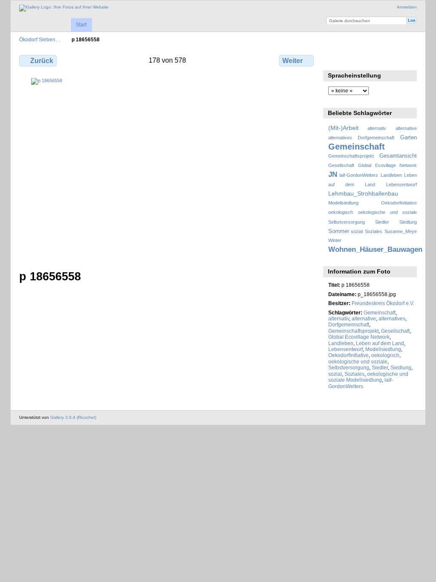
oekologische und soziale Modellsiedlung (368, 377)
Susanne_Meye (400, 231)
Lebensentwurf (401, 184)
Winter (334, 240)
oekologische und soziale (387, 212)
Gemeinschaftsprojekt (351, 155)
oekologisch (340, 212)
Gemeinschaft (356, 146)
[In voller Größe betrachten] (167, 168)
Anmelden (407, 7)
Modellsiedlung (343, 202)
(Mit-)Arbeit (343, 127)
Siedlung (408, 222)
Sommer (338, 231)
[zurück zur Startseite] (64, 8)
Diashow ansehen (351, 60)
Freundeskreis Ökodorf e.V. (383, 303)
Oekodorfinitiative (399, 202)
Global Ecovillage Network (387, 165)
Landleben (391, 175)
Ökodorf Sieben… (39, 39)
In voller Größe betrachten (333, 60)
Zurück (41, 60)
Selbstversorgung (346, 222)
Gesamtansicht (398, 156)
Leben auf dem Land (380, 343)
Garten (408, 138)
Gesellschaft (341, 165)
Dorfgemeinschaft (376, 137)
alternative (406, 128)
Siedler (382, 222)
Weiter (292, 60)
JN (332, 174)
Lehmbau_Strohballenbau (363, 193)
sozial (357, 231)
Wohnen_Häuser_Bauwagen (375, 249)
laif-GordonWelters (358, 175)
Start (81, 25)
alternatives (340, 137)
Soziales (373, 231)
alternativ (376, 128)
